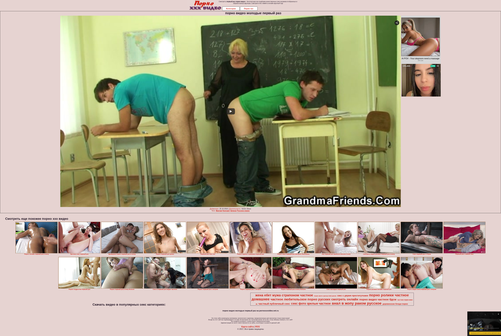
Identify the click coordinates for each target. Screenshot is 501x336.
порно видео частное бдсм (377, 299)
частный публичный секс (274, 303)
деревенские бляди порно (395, 304)
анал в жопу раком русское (356, 303)
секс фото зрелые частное (311, 303)
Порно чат (248, 9)
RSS (257, 327)
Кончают (226, 211)
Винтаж (219, 211)
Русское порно (243, 211)
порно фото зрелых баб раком (325, 296)
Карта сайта (247, 327)
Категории (231, 9)
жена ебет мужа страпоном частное (284, 295)
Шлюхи (233, 211)
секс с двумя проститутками (352, 295)
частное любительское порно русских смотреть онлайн (314, 299)
